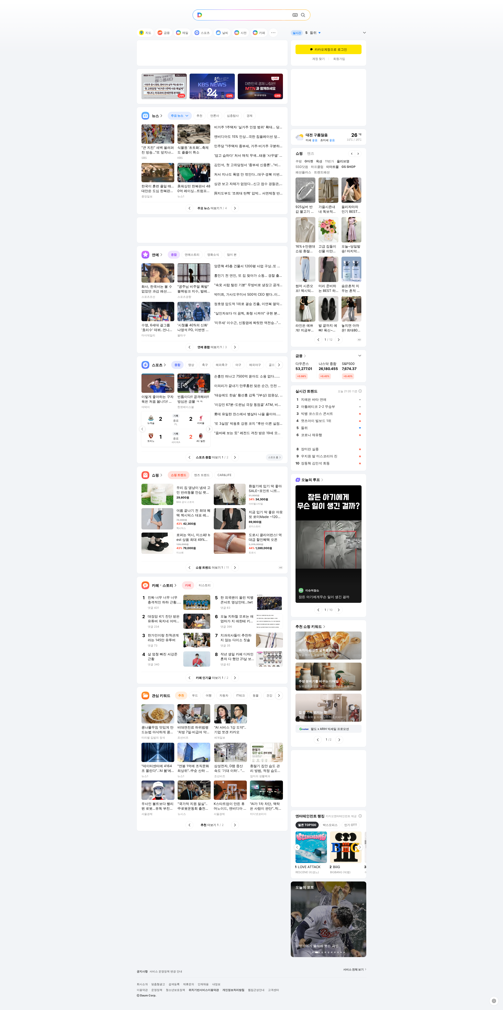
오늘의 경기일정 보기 (175, 437)
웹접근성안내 (256, 990)
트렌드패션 (322, 172)
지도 (148, 33)
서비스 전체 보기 (353, 969)
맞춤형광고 (158, 984)
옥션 (319, 161)
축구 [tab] (205, 365)
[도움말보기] (360, 816)
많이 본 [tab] (232, 254)
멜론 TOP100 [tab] (307, 825)
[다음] (279, 365)
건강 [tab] (269, 695)
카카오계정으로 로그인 (331, 49)
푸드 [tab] (195, 695)
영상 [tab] (191, 365)
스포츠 (205, 33)
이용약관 (142, 990)
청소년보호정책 (175, 990)
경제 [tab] (249, 115)
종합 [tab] (174, 254)
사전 (244, 33)
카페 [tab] (188, 585)
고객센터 (273, 990)
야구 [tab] (238, 365)
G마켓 (309, 161)
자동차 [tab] (223, 695)
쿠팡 (299, 161)
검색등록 (174, 984)
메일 (185, 33)
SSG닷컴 (302, 167)
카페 (262, 33)
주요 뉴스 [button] (175, 114)
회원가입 (339, 59)
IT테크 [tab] (240, 695)
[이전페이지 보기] (142, 429)
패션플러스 (303, 172)
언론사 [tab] (214, 115)
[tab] (180, 116)
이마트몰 (332, 167)
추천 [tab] (199, 115)
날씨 (225, 33)
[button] (273, 32)
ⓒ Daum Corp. (146, 995)
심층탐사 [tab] (233, 115)
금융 (167, 33)
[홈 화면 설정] (494, 1001)
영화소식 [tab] (213, 254)
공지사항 (142, 971)
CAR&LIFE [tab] (224, 475)
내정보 (216, 984)
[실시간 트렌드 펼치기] (364, 32)
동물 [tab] (256, 695)
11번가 (329, 161)
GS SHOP (348, 167)
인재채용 (203, 984)
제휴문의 (188, 984)
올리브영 (343, 161)
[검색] (303, 14)
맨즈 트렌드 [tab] (202, 475)
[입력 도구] (295, 14)
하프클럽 (317, 167)
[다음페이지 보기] (209, 429)
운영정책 (156, 990)
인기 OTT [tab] (350, 825)
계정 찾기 (318, 59)
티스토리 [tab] (205, 585)
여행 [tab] (209, 695)
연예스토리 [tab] (192, 254)
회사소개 (142, 984)
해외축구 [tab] (222, 365)
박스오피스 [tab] (330, 825)
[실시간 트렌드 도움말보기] (360, 391)
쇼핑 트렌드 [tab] (178, 475)
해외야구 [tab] (255, 365)
